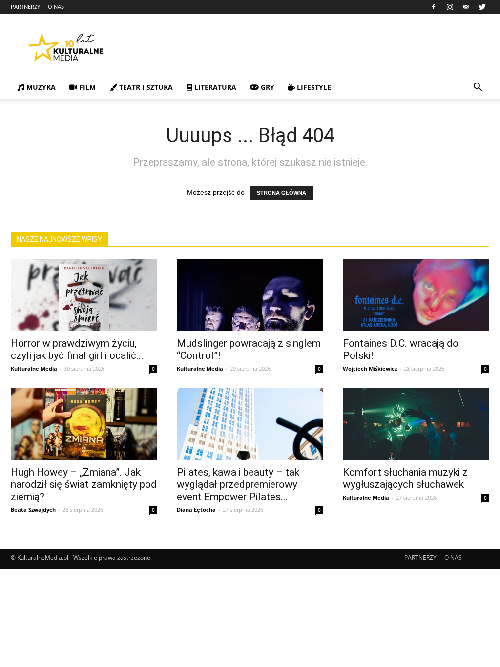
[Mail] (465, 7)
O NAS (56, 6)
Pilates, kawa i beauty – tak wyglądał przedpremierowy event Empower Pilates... (238, 484)
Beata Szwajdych (33, 509)
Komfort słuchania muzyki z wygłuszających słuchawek (405, 478)
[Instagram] (449, 7)
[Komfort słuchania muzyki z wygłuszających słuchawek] (416, 424)
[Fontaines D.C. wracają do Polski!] (416, 295)
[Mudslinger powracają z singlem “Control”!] (250, 295)
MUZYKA (40, 87)
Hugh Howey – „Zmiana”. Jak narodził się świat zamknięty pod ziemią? (84, 484)
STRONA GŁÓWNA (281, 193)
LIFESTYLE (313, 87)
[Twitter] (482, 7)
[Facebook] (433, 7)
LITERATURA (214, 87)
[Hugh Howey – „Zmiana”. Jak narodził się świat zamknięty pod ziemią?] (84, 424)
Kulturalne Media (34, 368)
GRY (266, 87)
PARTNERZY (25, 6)
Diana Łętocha (196, 509)
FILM (86, 87)
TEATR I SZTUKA (145, 87)
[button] (477, 88)
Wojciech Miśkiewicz (370, 368)
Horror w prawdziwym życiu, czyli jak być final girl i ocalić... (77, 349)
